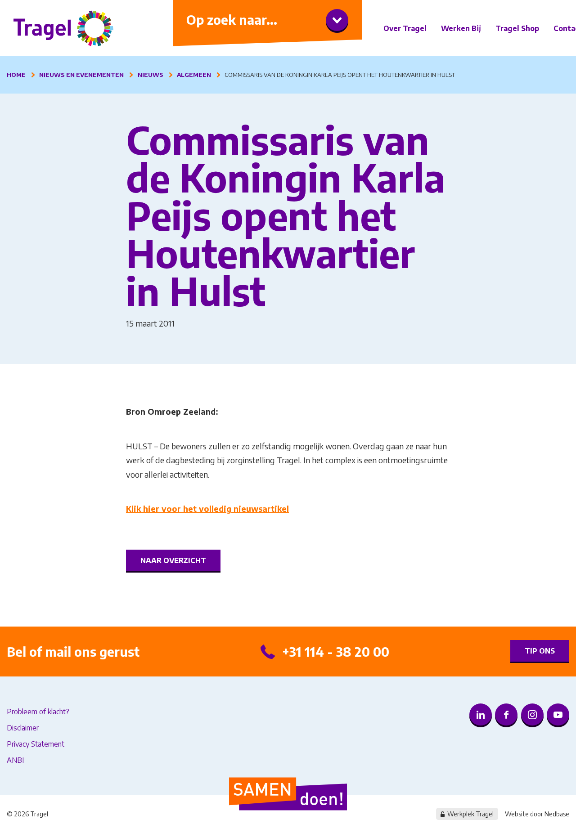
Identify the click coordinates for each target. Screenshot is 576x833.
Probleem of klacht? (38, 711)
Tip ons (540, 650)
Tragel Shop (517, 28)
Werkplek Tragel (470, 814)
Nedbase (556, 814)
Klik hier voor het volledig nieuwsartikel (207, 508)
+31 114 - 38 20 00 (335, 651)
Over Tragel (405, 28)
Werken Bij (461, 28)
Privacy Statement (35, 743)
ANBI (15, 760)
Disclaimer (23, 727)
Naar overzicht (173, 560)
